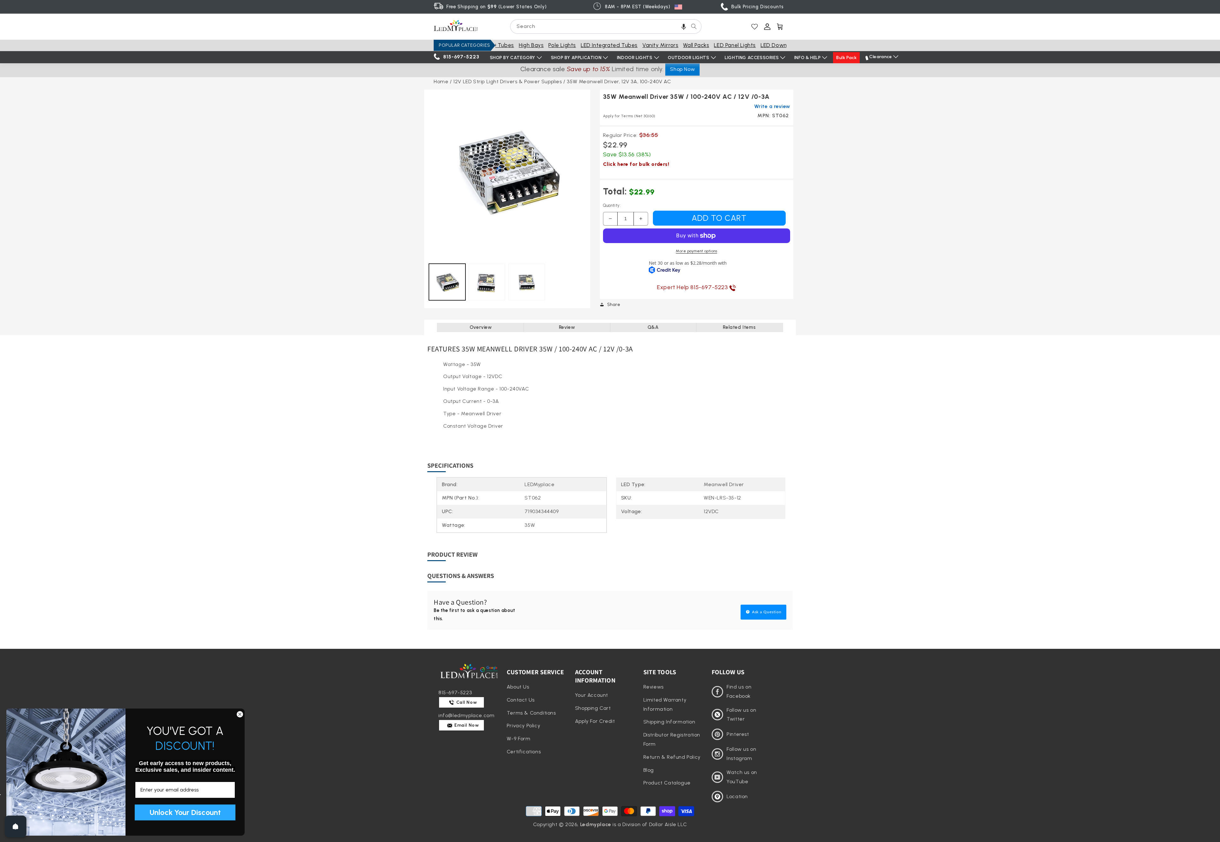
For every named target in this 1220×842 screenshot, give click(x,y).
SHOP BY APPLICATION (576, 57)
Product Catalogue (667, 783)
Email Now (466, 725)
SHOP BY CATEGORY (513, 57)
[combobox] (606, 26)
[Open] (15, 826)
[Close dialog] (240, 714)
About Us (518, 687)
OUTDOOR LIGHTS (688, 57)
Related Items (739, 327)
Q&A (653, 327)
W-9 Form (519, 739)
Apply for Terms (629, 116)
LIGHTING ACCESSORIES (752, 57)
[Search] (694, 26)
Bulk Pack (846, 57)
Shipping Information (669, 722)
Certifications (524, 752)
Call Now (466, 702)
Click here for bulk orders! (636, 164)
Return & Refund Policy (672, 757)
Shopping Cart (593, 708)
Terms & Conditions (531, 713)
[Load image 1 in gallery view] (447, 282)
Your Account (591, 695)
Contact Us (521, 700)
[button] (684, 26)
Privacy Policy (523, 726)
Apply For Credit (595, 721)
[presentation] (507, 173)
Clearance (880, 56)
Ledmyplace (595, 824)
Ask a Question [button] (766, 612)
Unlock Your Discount (185, 812)
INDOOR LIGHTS (635, 57)
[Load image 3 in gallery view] (526, 282)
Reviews (653, 687)
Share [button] (613, 304)
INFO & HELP (807, 57)
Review (567, 327)
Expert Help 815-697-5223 (693, 287)
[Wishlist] (754, 26)
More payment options (696, 251)
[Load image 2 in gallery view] (487, 282)
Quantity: (612, 205)
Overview (481, 327)
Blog (648, 770)
